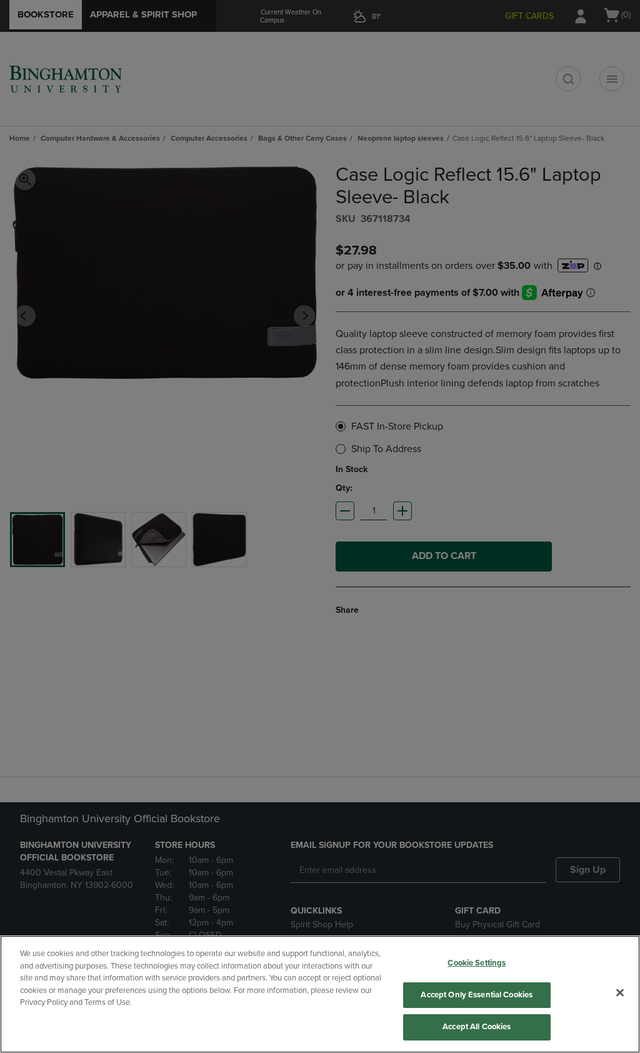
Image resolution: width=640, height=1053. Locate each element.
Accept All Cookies (476, 1027)
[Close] (620, 993)
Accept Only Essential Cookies (476, 995)
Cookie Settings (477, 963)
